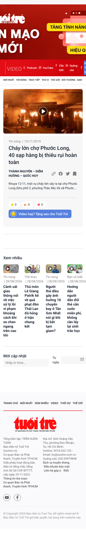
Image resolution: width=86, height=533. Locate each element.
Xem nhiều (12, 258)
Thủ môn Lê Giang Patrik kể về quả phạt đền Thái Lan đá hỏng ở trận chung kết (32, 306)
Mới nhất (8, 79)
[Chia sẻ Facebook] (60, 173)
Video (54, 403)
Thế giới (55, 79)
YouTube (48, 67)
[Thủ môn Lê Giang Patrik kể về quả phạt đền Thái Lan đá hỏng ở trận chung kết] (32, 268)
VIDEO (14, 69)
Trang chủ (10, 403)
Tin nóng (21, 79)
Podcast (32, 67)
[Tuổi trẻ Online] (35, 424)
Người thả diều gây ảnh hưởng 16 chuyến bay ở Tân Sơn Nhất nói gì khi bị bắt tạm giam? (53, 309)
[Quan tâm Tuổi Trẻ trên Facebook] (17, 497)
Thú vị (45, 79)
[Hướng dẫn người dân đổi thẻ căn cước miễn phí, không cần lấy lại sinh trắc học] (75, 268)
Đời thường (69, 79)
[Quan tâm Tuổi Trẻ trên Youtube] (6, 497)
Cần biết (61, 68)
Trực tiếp (34, 79)
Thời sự (65, 403)
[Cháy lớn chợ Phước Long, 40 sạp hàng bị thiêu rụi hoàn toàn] (43, 111)
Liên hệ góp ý (52, 470)
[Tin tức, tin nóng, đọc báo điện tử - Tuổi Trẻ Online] (4, 68)
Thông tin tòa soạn (15, 478)
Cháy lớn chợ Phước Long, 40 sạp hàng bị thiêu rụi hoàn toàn (43, 155)
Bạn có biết (75, 277)
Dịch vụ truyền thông (56, 462)
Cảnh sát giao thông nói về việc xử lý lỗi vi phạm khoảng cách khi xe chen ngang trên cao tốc (10, 311)
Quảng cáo (73, 68)
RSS (66, 470)
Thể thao (31, 277)
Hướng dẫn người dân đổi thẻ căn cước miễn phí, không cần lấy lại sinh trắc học (74, 309)
